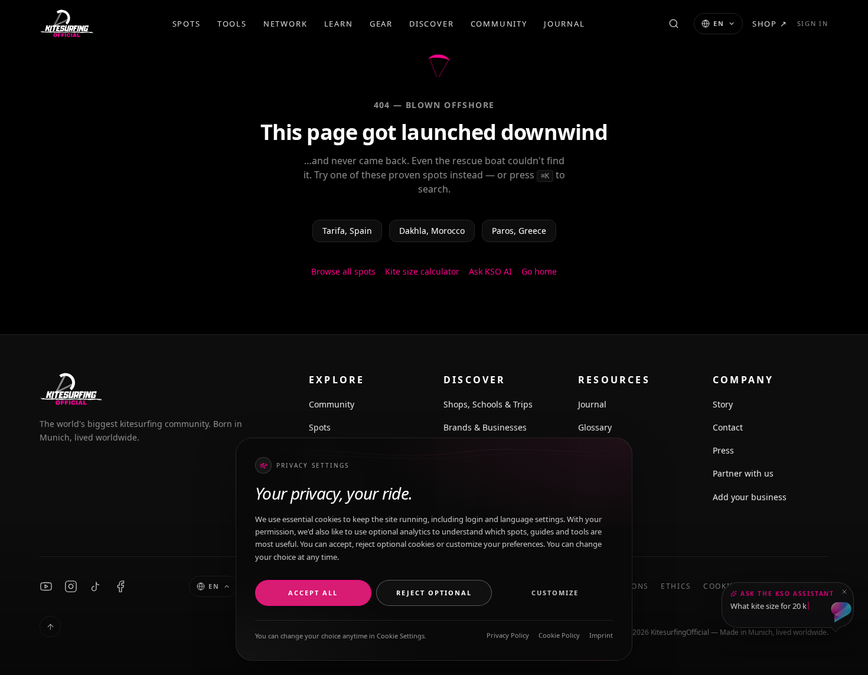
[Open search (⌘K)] (673, 23)
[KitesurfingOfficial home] (67, 23)
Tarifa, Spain (347, 230)
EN (719, 23)
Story (723, 404)
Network (285, 23)
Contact (728, 427)
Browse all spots (343, 271)
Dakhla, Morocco (432, 230)
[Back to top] (50, 626)
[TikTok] (95, 586)
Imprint (601, 635)
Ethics (676, 586)
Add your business (750, 497)
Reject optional (434, 592)
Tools (232, 23)
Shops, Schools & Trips (488, 404)
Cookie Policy (559, 635)
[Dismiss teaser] (844, 592)
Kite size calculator (422, 271)
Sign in (812, 23)
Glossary (595, 427)
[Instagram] (70, 586)
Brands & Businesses (485, 427)
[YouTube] (46, 586)
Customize (555, 592)
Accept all (313, 592)
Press (723, 450)
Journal (564, 23)
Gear (381, 23)
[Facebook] (120, 586)
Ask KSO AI (490, 271)
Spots (186, 23)
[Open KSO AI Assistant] (841, 612)
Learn (338, 23)
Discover (431, 23)
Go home (539, 271)
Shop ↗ (770, 23)
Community (499, 23)
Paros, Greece (519, 230)
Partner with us (743, 473)
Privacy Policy (508, 635)
